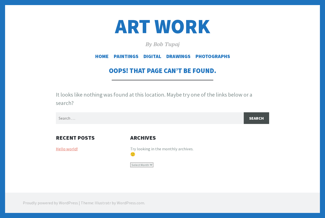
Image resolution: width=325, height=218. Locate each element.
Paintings (126, 56)
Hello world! (67, 148)
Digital (152, 56)
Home (102, 56)
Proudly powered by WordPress (50, 202)
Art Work (162, 26)
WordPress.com (130, 202)
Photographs (213, 56)
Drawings (178, 56)
